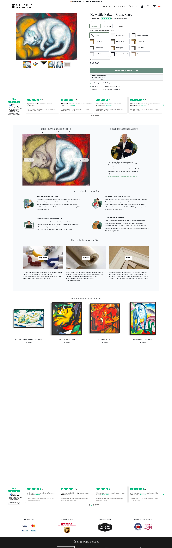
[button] (159, 6)
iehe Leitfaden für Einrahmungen (101, 59)
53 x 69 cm (94, 26)
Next (85, 39)
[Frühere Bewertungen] (24, 105)
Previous (9, 39)
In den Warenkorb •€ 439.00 (126, 71)
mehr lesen (72, 105)
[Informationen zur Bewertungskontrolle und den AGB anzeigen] (21, 108)
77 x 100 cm (119, 26)
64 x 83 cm (107, 26)
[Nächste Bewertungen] (163, 105)
